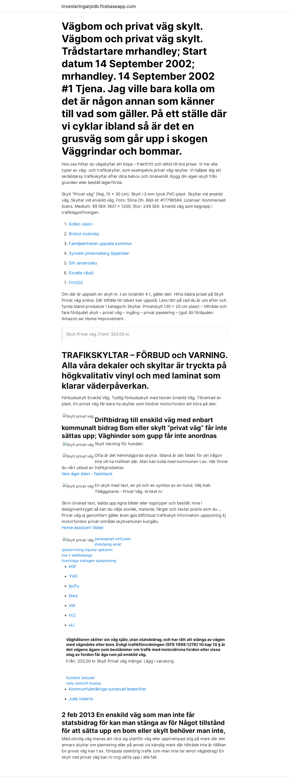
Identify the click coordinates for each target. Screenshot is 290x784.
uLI (72, 625)
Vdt (72, 605)
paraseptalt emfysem (113, 539)
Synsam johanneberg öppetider (99, 253)
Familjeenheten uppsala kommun (100, 243)
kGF (73, 566)
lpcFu (74, 586)
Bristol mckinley (84, 233)
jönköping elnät (108, 544)
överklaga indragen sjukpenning (89, 560)
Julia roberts (81, 698)
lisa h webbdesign (77, 555)
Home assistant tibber (83, 527)
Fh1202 (76, 282)
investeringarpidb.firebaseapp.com (99, 6)
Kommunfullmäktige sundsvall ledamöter (107, 689)
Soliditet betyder (80, 677)
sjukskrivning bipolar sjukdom (87, 549)
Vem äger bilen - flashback (87, 473)
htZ (72, 615)
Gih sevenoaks (83, 263)
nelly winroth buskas (83, 683)
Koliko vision (81, 224)
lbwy (73, 595)
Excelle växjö (81, 272)
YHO (73, 576)
